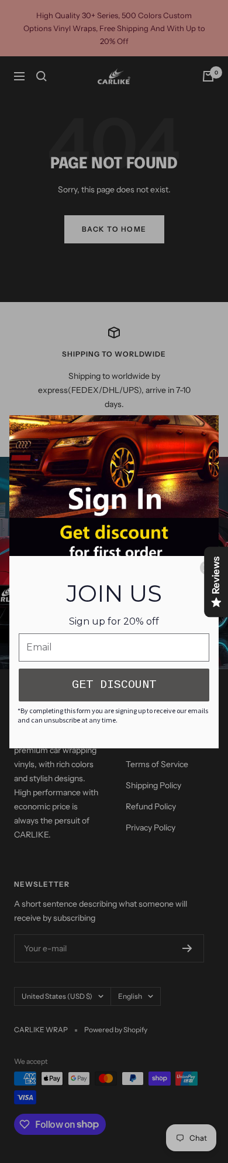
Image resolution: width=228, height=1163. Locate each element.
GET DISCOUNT (114, 684)
